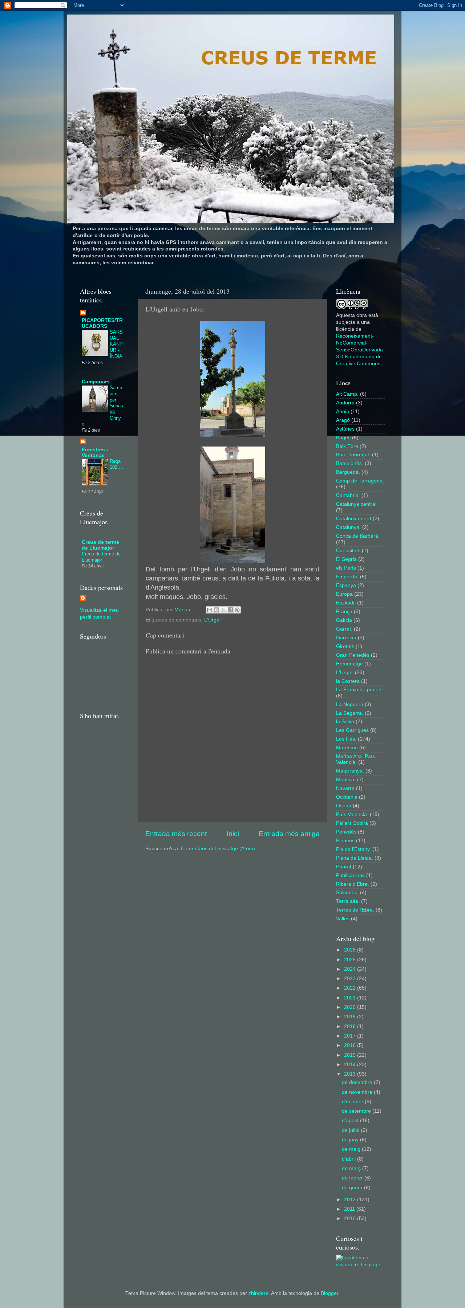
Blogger (329, 1293)
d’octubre (353, 1101)
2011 (350, 1209)
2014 (350, 1064)
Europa (344, 594)
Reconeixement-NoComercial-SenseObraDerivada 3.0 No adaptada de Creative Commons (359, 349)
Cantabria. (348, 495)
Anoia (342, 411)
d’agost (351, 1120)
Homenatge (349, 664)
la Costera (348, 681)
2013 (350, 1074)
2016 (350, 1045)
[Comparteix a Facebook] (230, 610)
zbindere (258, 1293)
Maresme (347, 747)
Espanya (346, 585)
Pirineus (345, 840)
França (344, 611)
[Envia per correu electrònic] (209, 610)
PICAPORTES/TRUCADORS (102, 323)
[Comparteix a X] (223, 610)
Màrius (182, 609)
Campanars (96, 381)
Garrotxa (346, 637)
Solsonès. (347, 892)
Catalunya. (348, 527)
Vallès (342, 918)
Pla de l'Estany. (353, 849)
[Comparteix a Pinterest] (237, 610)
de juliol (351, 1130)
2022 (350, 988)
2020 (350, 1007)
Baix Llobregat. (353, 454)
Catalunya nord (353, 518)
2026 (350, 950)
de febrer (353, 1178)
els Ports (346, 568)
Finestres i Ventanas (95, 452)
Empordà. (347, 576)
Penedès (346, 832)
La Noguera (349, 704)
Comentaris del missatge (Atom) (218, 848)
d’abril (349, 1159)
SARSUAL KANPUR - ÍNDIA (116, 344)
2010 (350, 1218)
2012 (350, 1199)
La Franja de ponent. (360, 689)
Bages (343, 437)
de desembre (358, 1082)
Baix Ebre (347, 446)
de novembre (358, 1092)
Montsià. (346, 779)
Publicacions (350, 875)
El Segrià (346, 559)
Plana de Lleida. (354, 858)
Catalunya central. (357, 504)
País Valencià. (352, 814)
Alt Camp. (347, 394)
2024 (350, 969)
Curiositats (348, 550)
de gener (353, 1187)
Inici (233, 834)
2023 (350, 978)
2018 (350, 1026)
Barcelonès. (349, 463)
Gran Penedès (352, 655)
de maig (352, 1149)
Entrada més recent (176, 834)
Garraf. (344, 629)
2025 (350, 959)
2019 (350, 1016)
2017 (350, 1036)
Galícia (344, 620)
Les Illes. (346, 739)
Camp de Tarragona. (360, 481)
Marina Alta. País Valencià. (355, 759)
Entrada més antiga (289, 834)
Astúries (345, 429)
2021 (350, 998)
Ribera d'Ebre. (352, 884)
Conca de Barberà (357, 536)
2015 (350, 1055)
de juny (351, 1139)
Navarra (345, 788)
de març (352, 1168)
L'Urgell (213, 620)
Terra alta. (348, 901)
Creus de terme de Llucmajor (100, 545)
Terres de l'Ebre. (355, 910)
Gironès (345, 646)
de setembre (357, 1111)
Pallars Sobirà (352, 823)
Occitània (346, 797)
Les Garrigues (352, 730)
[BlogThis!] (216, 610)
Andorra (345, 403)
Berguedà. (348, 472)
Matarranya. (350, 771)
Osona (343, 805)
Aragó (343, 420)
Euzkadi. (346, 603)
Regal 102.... (116, 464)
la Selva (345, 721)
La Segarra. (349, 713)
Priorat (343, 866)
